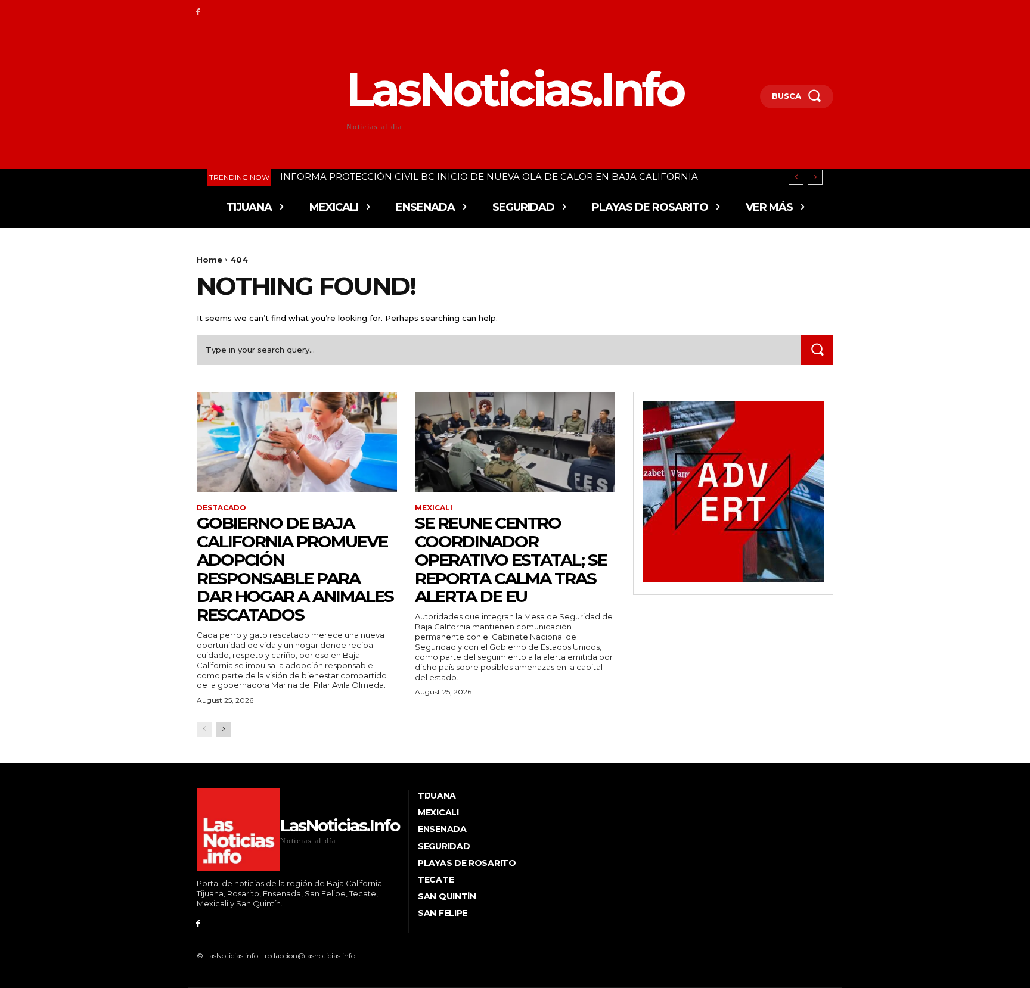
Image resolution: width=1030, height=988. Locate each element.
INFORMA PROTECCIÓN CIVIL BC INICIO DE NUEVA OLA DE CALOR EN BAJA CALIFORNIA (489, 176)
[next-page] (223, 729)
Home (209, 259)
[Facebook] (198, 12)
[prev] (796, 177)
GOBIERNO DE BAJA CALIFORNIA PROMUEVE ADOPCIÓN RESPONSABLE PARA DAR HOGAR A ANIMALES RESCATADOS (295, 569)
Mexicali (433, 508)
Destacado (221, 508)
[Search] (817, 349)
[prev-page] (204, 729)
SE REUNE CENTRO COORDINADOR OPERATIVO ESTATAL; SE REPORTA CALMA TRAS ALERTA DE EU (511, 559)
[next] (815, 177)
